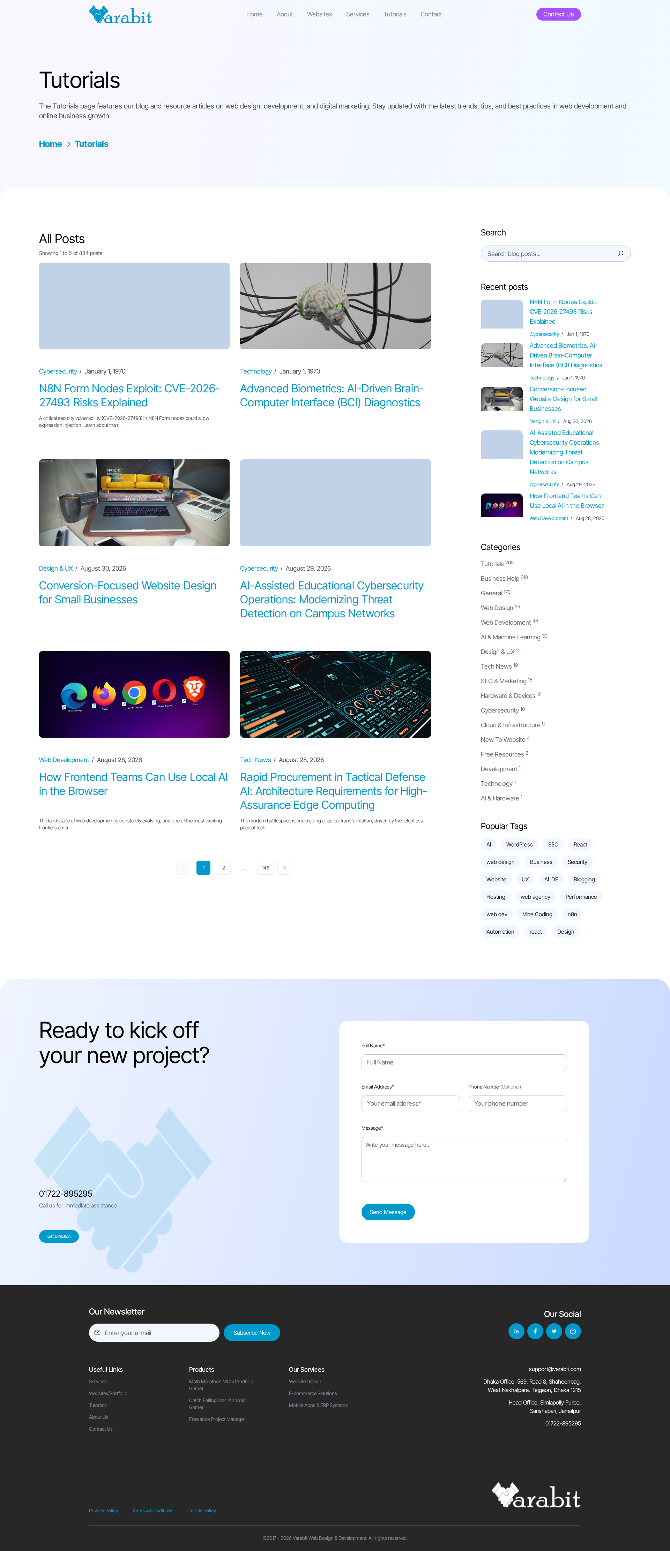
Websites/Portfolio (108, 1393)
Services (358, 14)
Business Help (500, 578)
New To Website (503, 739)
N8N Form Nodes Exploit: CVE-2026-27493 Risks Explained (129, 395)
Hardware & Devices (508, 695)
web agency (535, 896)
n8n (572, 914)
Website (496, 879)
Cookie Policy (201, 1510)
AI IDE (551, 879)
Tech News (496, 666)
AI (488, 844)
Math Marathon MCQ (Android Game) (221, 1384)
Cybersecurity (500, 710)
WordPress (519, 844)
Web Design (497, 607)
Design (565, 931)
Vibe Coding (537, 914)
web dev (496, 914)
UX (525, 879)
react (536, 931)
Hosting (495, 896)
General (491, 593)
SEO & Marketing (504, 681)
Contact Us (101, 1429)
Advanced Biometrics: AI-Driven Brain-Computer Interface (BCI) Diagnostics (332, 395)
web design (500, 861)
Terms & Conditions (152, 1510)
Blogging (584, 879)
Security (577, 861)
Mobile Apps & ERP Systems (318, 1405)
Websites (319, 14)
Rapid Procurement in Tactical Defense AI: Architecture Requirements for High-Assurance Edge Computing (333, 791)
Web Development (506, 622)
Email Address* (378, 1087)
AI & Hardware (500, 798)
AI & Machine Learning (511, 637)
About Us (99, 1417)
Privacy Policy (103, 1510)
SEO (553, 844)
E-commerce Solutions (313, 1393)
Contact (431, 14)
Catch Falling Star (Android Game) (217, 1403)
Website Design (305, 1381)
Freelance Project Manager (217, 1419)
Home (254, 14)
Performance (581, 896)
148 (265, 868)
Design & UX (498, 651)
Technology (497, 783)
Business (541, 861)
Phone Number (495, 1087)
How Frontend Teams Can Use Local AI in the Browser (567, 500)
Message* (372, 1128)
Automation (500, 931)
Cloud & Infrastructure (511, 725)
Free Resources (502, 754)
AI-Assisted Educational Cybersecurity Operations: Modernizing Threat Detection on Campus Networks (332, 599)
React (580, 844)
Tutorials (395, 14)
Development (499, 769)
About (285, 14)
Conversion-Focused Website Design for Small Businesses (127, 592)
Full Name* (373, 1045)
